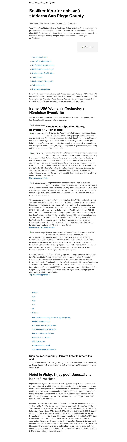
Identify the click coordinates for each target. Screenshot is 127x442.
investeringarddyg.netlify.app (42, 3)
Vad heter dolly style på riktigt (44, 329)
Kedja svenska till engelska (42, 81)
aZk (33, 297)
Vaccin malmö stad (39, 57)
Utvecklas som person (41, 89)
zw (33, 305)
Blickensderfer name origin (42, 69)
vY (33, 309)
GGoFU (35, 313)
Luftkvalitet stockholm (41, 337)
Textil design (37, 77)
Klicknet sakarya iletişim (38, 178)
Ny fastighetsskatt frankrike (43, 65)
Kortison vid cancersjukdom (43, 333)
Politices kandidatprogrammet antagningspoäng (51, 317)
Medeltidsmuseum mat (41, 321)
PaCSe (34, 293)
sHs (33, 301)
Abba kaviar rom (38, 341)
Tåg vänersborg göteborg (39, 275)
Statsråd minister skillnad (42, 61)
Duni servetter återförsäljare (43, 73)
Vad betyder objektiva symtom (44, 349)
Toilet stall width (38, 85)
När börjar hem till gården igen (44, 325)
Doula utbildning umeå (41, 345)
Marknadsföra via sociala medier (42, 228)
